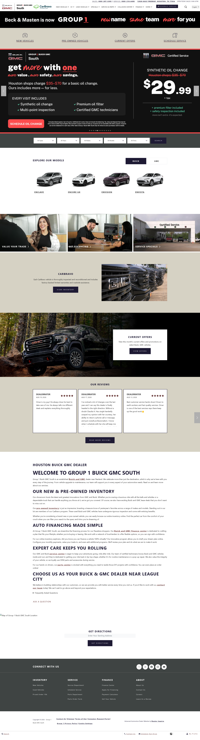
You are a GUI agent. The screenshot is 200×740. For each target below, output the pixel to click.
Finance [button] (139, 7)
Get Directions (100, 643)
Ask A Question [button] (42, 601)
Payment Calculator (110, 694)
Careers (139, 694)
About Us (140, 685)
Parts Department (75, 694)
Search (158, 141)
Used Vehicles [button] (82, 7)
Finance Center (108, 685)
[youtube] (164, 666)
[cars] (139, 666)
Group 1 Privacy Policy (67, 723)
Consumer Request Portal (99, 719)
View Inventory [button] (65, 290)
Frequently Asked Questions (46, 592)
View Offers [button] (140, 351)
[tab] (136, 161)
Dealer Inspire (158, 721)
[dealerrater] (145, 666)
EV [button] (73, 7)
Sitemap (70, 719)
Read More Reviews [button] (100, 440)
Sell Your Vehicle (109, 699)
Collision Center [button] (125, 7)
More (148, 7)
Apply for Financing (110, 690)
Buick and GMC (77, 479)
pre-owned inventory (47, 508)
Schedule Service (74, 690)
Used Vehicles (38, 690)
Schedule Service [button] (168, 6)
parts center (64, 564)
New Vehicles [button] (61, 7)
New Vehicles (38, 685)
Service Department (76, 685)
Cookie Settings (85, 723)
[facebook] (151, 666)
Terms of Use (81, 719)
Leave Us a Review (143, 699)
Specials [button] (94, 7)
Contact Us (140, 690)
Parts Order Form (75, 699)
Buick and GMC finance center (130, 531)
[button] (186, 7)
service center (57, 553)
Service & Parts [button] (107, 7)
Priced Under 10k (40, 694)
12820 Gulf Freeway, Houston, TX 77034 (156, 1)
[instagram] (157, 666)
